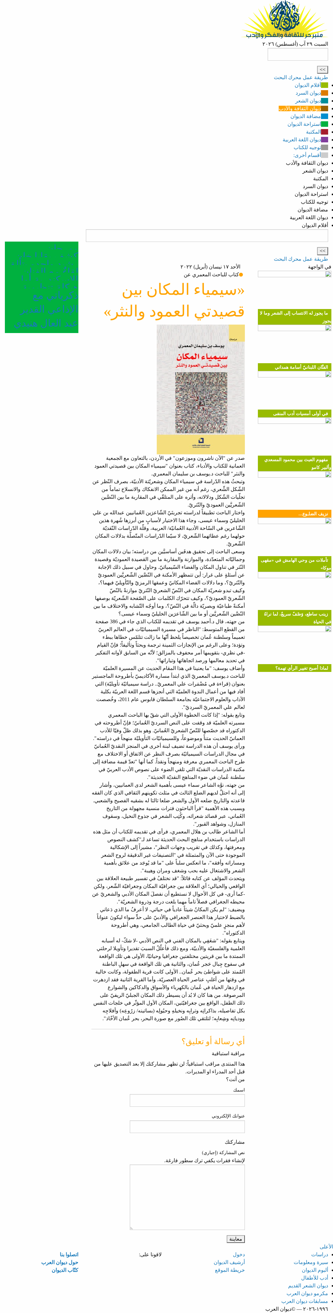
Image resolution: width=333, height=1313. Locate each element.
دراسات (319, 1254)
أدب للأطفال (314, 1278)
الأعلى (326, 1246)
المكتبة (313, 132)
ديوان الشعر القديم (308, 1285)
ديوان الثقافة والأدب (300, 108)
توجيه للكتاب (307, 147)
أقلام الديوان (308, 85)
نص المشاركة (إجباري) (223, 1152)
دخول (239, 1254)
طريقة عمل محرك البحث (301, 77)
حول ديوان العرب (59, 1262)
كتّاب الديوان (65, 1270)
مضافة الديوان (305, 116)
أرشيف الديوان (229, 1262)
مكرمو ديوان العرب (307, 1293)
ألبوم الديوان (315, 1270)
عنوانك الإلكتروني (228, 1116)
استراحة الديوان (304, 124)
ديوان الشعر (308, 100)
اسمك (239, 1090)
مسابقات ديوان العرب (304, 1301)
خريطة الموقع (230, 1270)
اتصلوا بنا (69, 1254)
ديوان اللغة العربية (302, 139)
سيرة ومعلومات (311, 1262)
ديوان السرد (308, 93)
